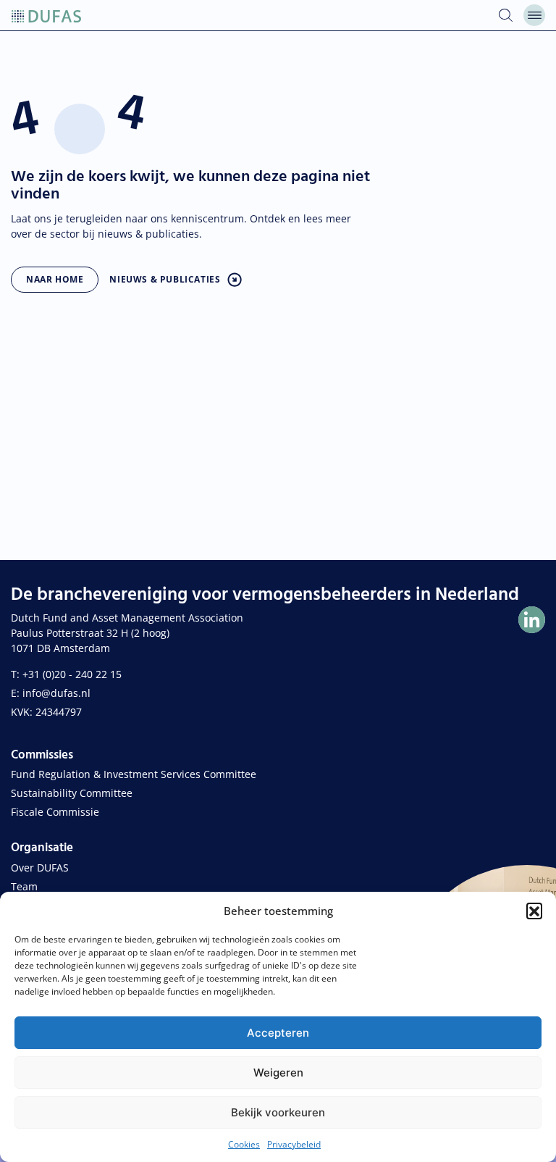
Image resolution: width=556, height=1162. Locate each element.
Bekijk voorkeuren (278, 1112)
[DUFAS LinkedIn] (531, 619)
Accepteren (278, 1033)
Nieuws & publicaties (164, 279)
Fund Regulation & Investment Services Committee (133, 774)
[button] (534, 910)
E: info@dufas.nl (50, 693)
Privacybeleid (294, 1144)
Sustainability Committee (71, 793)
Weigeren (278, 1072)
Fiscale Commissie (55, 812)
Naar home (54, 279)
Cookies (244, 1144)
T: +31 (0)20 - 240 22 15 (66, 674)
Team (24, 886)
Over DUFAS (40, 867)
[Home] (46, 15)
